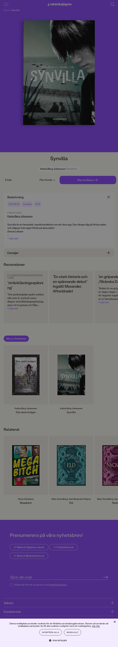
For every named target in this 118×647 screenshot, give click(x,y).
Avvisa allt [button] (73, 632)
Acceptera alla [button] (50, 632)
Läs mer (96, 625)
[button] (59, 640)
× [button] (114, 622)
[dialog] (59, 323)
